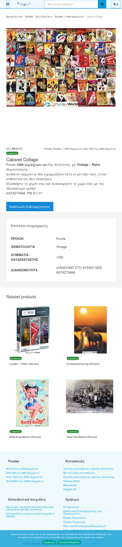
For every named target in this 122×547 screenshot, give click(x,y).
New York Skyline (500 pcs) (82, 437)
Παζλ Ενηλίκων (43, 16)
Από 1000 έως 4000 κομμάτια (100, 148)
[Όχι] (118, 538)
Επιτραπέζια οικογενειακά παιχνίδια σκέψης (30, 515)
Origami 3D (69, 489)
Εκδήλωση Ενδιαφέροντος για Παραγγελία (82, 512)
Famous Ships (71, 481)
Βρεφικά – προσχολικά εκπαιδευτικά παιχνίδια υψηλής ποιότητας (29, 508)
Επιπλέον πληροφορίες (29, 225)
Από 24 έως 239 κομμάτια (22, 468)
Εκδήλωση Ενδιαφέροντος (29, 206)
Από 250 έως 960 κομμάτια (22, 473)
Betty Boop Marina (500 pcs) (25, 437)
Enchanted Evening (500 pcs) (83, 364)
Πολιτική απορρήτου (69, 542)
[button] (110, 34)
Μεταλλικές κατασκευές (79, 473)
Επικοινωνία (71, 507)
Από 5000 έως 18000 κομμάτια (25, 481)
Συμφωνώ (49, 542)
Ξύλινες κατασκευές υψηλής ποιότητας (88, 468)
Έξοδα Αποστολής (74, 518)
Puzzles (29, 16)
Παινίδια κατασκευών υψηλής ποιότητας (88, 477)
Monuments (70, 485)
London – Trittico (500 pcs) (24, 364)
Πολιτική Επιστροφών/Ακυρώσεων (84, 526)
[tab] (29, 225)
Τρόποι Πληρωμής (74, 522)
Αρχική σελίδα (14, 16)
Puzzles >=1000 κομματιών (69, 16)
